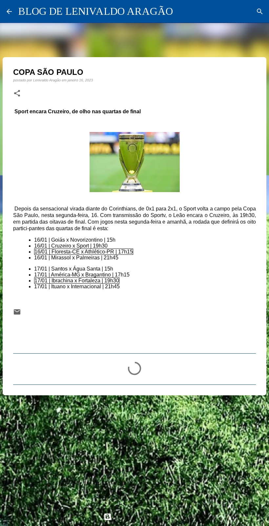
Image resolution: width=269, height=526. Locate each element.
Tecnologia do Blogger (138, 516)
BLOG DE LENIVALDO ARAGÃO (95, 11)
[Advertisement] (134, 451)
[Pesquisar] (260, 11)
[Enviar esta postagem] (17, 314)
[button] (17, 93)
